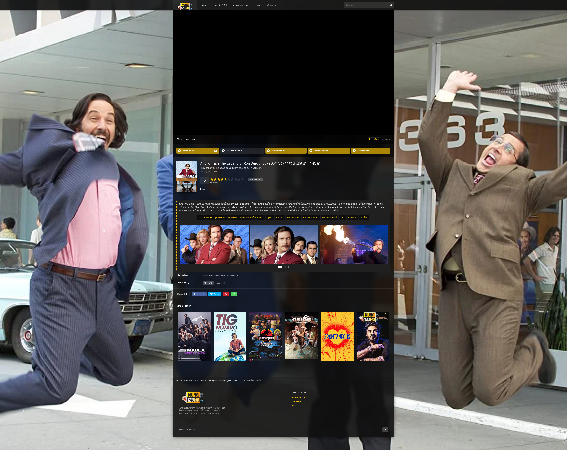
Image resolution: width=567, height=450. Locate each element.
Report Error (374, 139)
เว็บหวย (257, 5)
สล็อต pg (271, 5)
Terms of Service (298, 397)
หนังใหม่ (364, 217)
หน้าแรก (204, 5)
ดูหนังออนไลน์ (240, 5)
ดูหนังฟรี (279, 217)
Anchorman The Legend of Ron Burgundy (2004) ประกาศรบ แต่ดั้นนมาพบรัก (231, 217)
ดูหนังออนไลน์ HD (310, 217)
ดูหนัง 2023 (221, 5)
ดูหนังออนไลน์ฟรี (329, 217)
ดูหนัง (270, 217)
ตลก (342, 217)
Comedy (203, 189)
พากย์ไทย (352, 217)
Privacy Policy (296, 401)
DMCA (293, 405)
